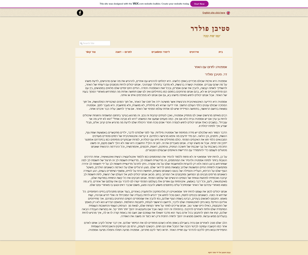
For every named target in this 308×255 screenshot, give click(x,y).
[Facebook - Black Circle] (80, 13)
